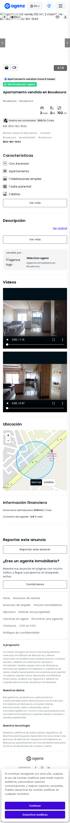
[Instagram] (42, 767)
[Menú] (60, 6)
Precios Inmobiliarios (48, 605)
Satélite (49, 482)
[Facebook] (35, 767)
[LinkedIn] (48, 767)
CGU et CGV (27, 626)
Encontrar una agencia (47, 619)
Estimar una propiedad (34, 612)
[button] (65, 17)
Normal (36, 482)
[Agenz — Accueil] (35, 758)
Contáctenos (35, 584)
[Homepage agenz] (14, 6)
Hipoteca (9, 612)
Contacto (9, 626)
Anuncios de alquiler (17, 605)
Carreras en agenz (16, 619)
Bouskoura (9, 137)
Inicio (6, 598)
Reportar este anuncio (35, 549)
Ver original (60, 228)
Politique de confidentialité (21, 633)
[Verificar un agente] (49, 6)
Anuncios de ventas (26, 598)
